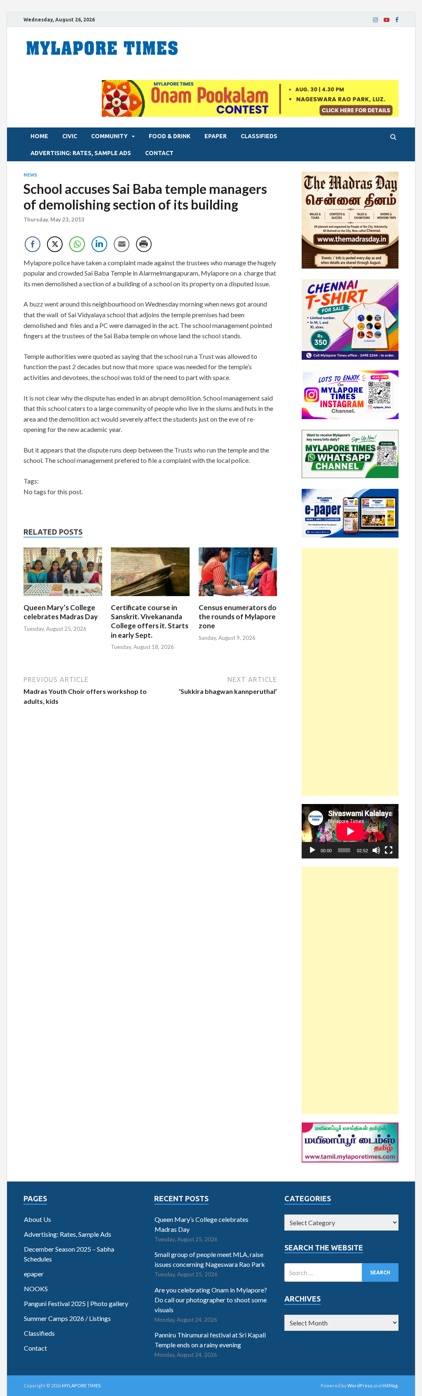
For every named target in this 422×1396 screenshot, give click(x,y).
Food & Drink (169, 136)
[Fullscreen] (388, 850)
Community (109, 136)
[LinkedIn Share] (99, 244)
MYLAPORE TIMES (81, 1385)
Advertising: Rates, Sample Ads (80, 153)
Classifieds (259, 136)
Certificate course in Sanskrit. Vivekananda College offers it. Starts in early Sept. (149, 621)
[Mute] (376, 850)
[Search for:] (341, 1272)
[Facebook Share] (32, 244)
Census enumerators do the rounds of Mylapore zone (238, 616)
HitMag (390, 1385)
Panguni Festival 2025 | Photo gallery (76, 1303)
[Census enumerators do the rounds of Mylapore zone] (238, 598)
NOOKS (36, 1288)
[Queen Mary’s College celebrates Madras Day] (62, 598)
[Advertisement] (350, 672)
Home (39, 136)
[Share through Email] (121, 244)
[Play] (312, 850)
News (30, 174)
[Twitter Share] (55, 244)
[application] (350, 831)
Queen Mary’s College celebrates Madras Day (60, 612)
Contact (159, 153)
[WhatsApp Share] (77, 244)
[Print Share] (144, 244)
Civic (69, 136)
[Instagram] (375, 20)
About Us (37, 1219)
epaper (215, 136)
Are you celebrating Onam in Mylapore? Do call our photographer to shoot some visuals (211, 1299)
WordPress (360, 1385)
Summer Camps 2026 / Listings (67, 1318)
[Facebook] (397, 20)
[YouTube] (387, 20)
